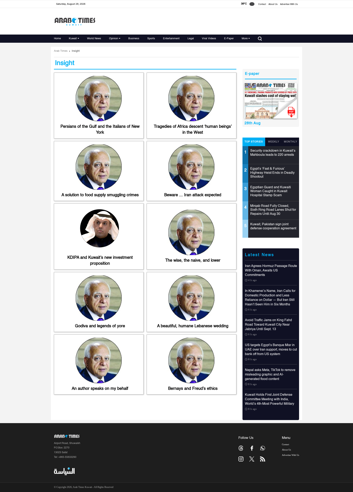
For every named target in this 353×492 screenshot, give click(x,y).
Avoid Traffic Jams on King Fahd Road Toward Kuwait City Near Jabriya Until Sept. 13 (268, 325)
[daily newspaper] (270, 101)
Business (133, 38)
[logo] (74, 21)
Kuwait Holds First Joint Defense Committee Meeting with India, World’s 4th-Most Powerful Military (269, 399)
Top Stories (254, 142)
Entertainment (171, 38)
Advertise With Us (289, 4)
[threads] (241, 448)
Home (57, 38)
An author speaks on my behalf (100, 389)
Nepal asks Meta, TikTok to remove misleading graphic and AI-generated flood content (270, 375)
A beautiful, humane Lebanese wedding (192, 326)
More (245, 38)
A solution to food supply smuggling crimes (100, 195)
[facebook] (251, 448)
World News (94, 38)
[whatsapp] (262, 448)
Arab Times (61, 51)
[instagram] (241, 459)
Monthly (290, 142)
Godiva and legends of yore (100, 326)
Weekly (273, 142)
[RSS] (262, 459)
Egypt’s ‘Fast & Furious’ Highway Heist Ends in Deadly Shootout (272, 172)
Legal (191, 38)
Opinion (113, 38)
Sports (151, 38)
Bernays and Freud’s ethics (193, 389)
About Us (273, 4)
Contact (262, 4)
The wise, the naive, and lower (192, 261)
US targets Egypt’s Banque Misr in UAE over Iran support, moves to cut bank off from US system (271, 350)
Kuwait (73, 38)
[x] (251, 459)
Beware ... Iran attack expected (192, 195)
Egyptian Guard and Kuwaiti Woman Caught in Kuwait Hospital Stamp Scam (270, 191)
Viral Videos (209, 38)
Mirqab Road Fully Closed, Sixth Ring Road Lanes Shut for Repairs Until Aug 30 (273, 210)
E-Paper (229, 38)
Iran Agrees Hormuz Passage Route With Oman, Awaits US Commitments (271, 270)
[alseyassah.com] (64, 471)
